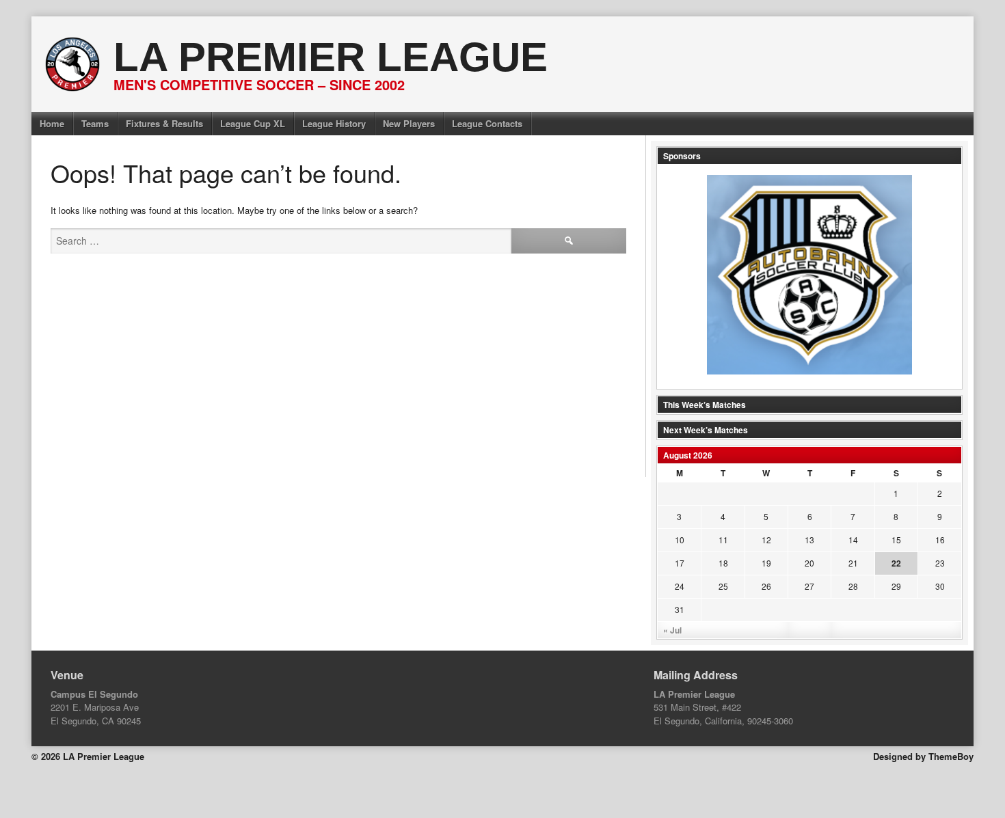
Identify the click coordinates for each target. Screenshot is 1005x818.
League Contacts (487, 123)
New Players (409, 123)
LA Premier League (330, 57)
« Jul (672, 630)
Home (52, 123)
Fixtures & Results (164, 123)
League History (334, 123)
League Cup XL (252, 123)
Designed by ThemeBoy (923, 756)
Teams (95, 123)
